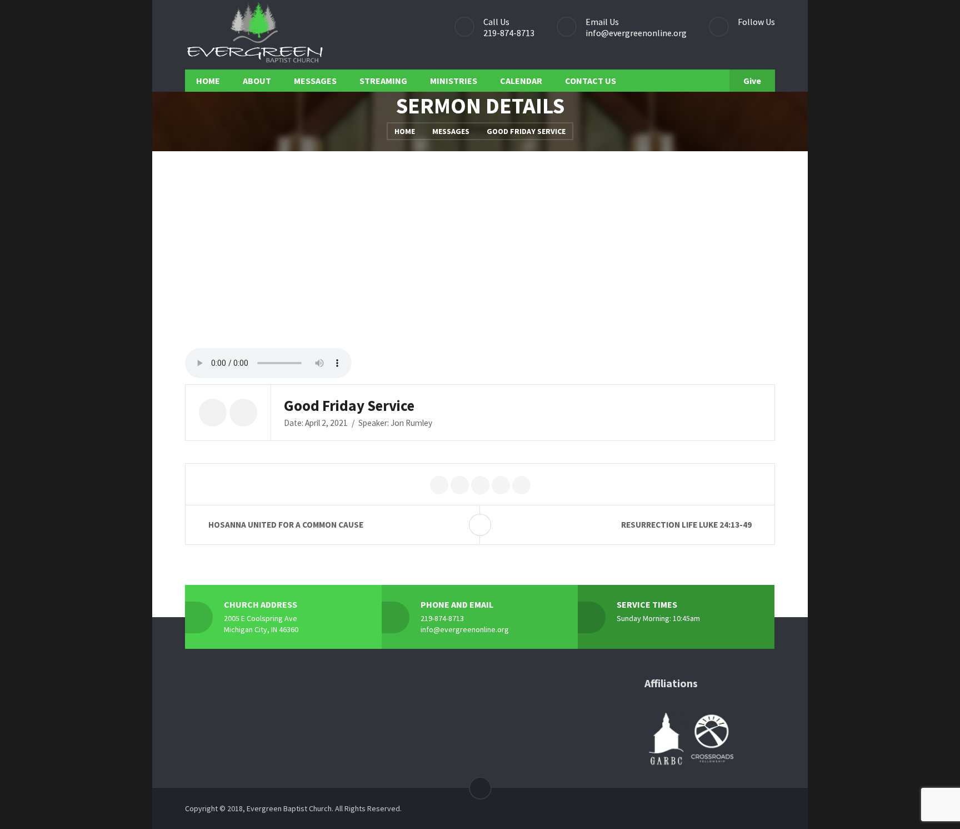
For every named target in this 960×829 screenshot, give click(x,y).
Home (404, 131)
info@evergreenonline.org (636, 32)
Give (752, 80)
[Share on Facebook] (460, 485)
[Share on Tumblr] (521, 485)
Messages (450, 131)
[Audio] (243, 412)
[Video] (213, 412)
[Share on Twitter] (439, 485)
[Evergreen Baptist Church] (254, 35)
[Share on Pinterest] (480, 485)
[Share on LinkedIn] (501, 485)
